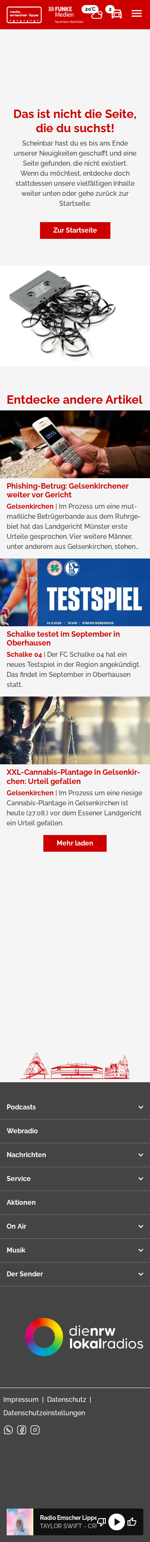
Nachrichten (26, 1155)
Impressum (21, 1400)
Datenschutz (66, 1400)
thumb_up (132, 1522)
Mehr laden (75, 843)
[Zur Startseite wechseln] (24, 15)
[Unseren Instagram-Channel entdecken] (35, 1430)
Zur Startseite (75, 230)
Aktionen (21, 1202)
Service (19, 1179)
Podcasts (21, 1107)
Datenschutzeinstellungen (44, 1413)
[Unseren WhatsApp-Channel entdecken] (8, 1430)
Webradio (22, 1131)
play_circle (117, 1522)
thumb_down (102, 1522)
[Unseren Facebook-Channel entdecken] (22, 1430)
